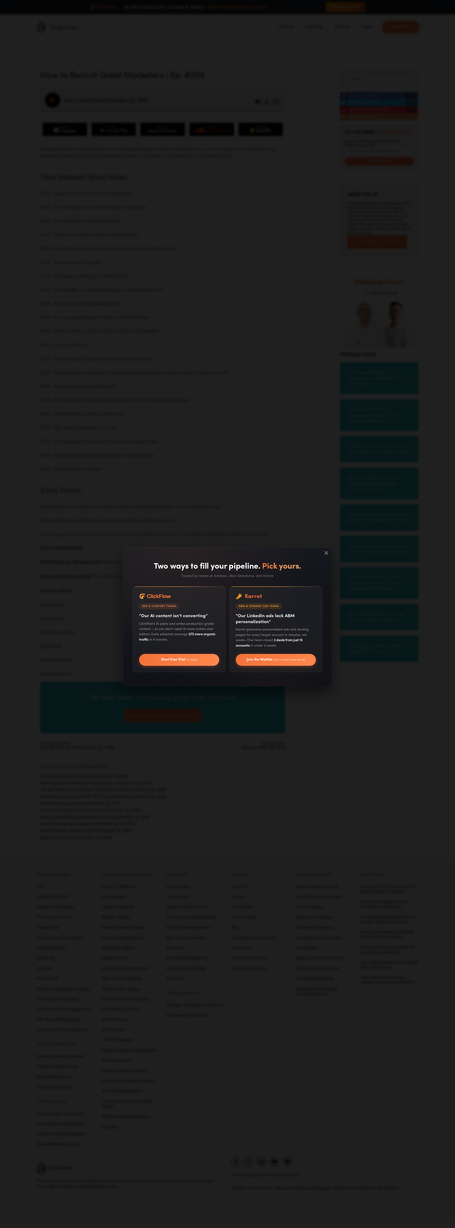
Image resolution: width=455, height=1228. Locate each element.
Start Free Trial (179, 659)
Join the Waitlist (276, 659)
